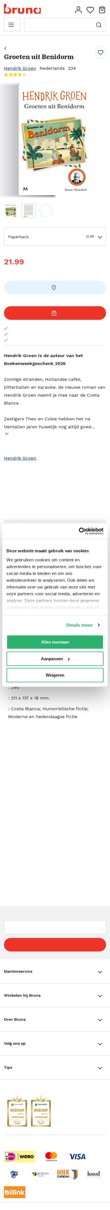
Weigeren (55, 675)
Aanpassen (52, 658)
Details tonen (79, 625)
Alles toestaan (55, 642)
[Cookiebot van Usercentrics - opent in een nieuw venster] (79, 531)
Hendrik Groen (20, 68)
